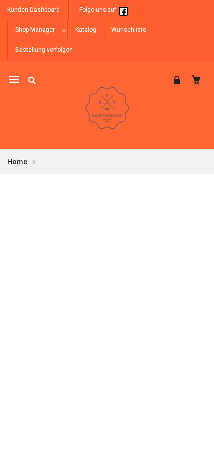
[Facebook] (123, 9)
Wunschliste (128, 29)
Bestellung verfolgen (44, 49)
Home (17, 162)
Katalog (85, 29)
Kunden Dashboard (33, 9)
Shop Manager (35, 29)
